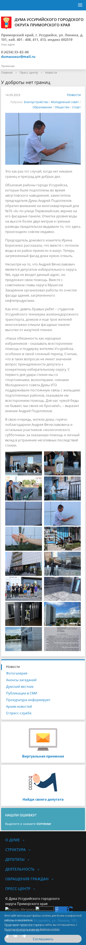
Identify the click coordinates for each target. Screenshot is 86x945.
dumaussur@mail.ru (18, 56)
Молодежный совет (65, 102)
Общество (62, 107)
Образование (42, 107)
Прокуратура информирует (28, 700)
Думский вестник (20, 686)
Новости (51, 72)
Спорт (76, 107)
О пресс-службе (19, 713)
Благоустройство (36, 102)
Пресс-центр (29, 72)
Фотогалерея (16, 673)
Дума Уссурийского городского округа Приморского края (49, 22)
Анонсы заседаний (21, 680)
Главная (7, 72)
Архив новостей (19, 706)
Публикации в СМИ (21, 693)
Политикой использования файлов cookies (31, 929)
